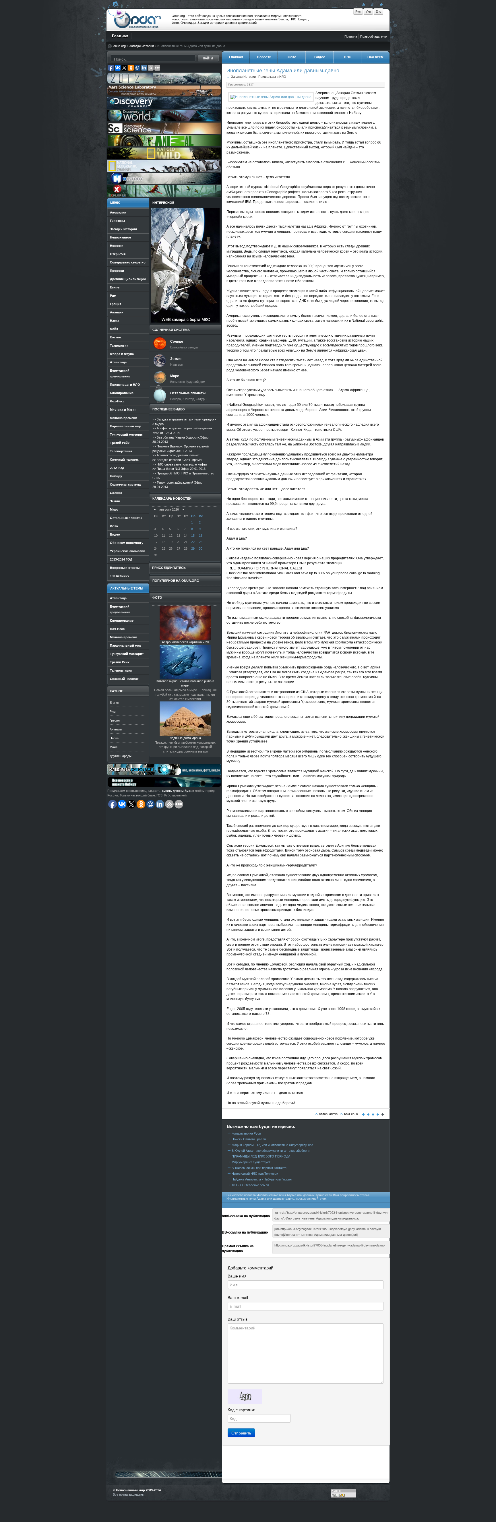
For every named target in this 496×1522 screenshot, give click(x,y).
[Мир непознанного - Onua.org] (381, 4)
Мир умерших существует (251, 1162)
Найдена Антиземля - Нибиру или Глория (262, 1179)
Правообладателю (373, 36)
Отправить (241, 1433)
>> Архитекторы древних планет (175, 455)
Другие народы (120, 756)
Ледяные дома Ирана (185, 738)
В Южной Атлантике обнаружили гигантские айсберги (270, 1150)
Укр (368, 11)
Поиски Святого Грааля (249, 1139)
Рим (113, 711)
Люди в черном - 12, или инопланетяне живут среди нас (272, 1145)
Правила (350, 36)
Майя (113, 747)
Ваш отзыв (237, 1319)
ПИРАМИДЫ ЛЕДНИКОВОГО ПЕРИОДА (261, 1156)
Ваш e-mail (238, 1297)
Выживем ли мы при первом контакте (259, 1168)
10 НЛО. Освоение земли (250, 1185)
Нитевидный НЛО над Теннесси (255, 1173)
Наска (114, 738)
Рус (358, 11)
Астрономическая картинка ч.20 (185, 642)
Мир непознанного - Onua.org (138, 19)
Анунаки (116, 729)
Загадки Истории (141, 46)
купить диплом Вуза (176, 790)
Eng (378, 11)
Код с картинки (241, 1409)
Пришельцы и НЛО (272, 76)
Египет (114, 702)
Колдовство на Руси (246, 1133)
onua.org (119, 46)
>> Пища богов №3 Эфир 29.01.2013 (179, 468)
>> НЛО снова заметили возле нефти (179, 464)
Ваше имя (237, 1276)
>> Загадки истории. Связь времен (177, 460)
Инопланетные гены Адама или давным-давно (282, 70)
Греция (115, 720)
